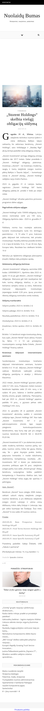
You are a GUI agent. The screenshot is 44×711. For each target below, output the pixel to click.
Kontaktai (6, 2)
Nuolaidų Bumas (22, 15)
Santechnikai (7, 688)
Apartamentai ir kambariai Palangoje (17, 682)
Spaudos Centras (16, 557)
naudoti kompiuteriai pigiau (13, 685)
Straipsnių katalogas (10, 674)
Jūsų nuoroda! (11, 691)
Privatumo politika (22, 709)
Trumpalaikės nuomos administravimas (18, 680)
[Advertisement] (22, 59)
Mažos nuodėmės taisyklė (12, 671)
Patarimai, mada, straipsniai (13, 677)
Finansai (22, 111)
